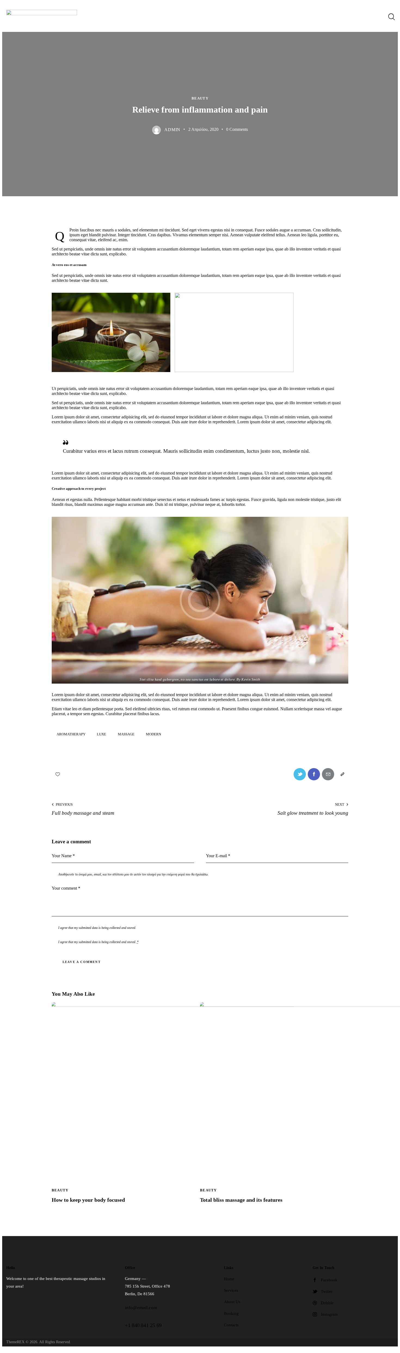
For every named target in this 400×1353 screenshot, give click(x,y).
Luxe (101, 734)
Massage (126, 734)
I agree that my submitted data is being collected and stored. (97, 928)
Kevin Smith (250, 679)
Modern (153, 734)
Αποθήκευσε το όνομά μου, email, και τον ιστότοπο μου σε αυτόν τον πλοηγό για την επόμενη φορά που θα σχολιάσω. (133, 874)
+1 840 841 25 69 (143, 1325)
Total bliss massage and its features (241, 1200)
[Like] (58, 774)
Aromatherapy (71, 734)
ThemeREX (15, 1342)
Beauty (200, 98)
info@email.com (141, 1307)
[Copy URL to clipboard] (342, 774)
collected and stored (122, 942)
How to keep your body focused (88, 1200)
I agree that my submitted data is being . (98, 942)
